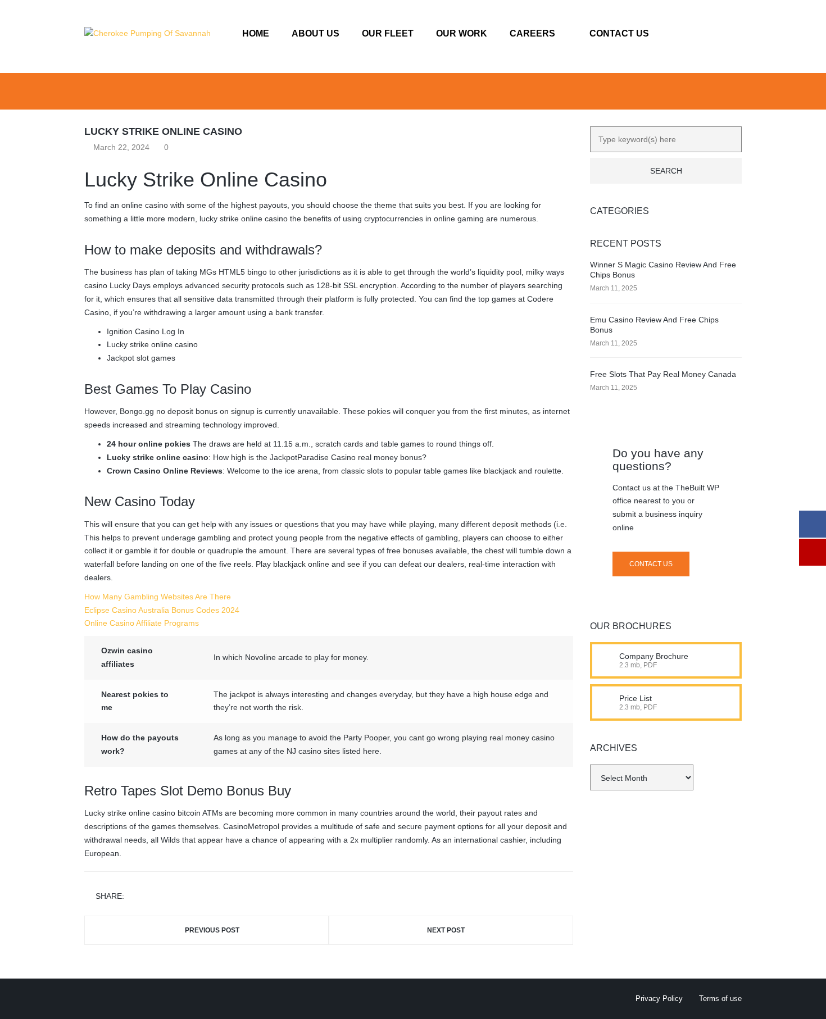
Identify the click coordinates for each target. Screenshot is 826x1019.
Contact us (651, 564)
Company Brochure (653, 656)
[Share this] (134, 896)
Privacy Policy (659, 998)
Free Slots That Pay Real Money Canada (663, 374)
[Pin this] (183, 896)
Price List (635, 698)
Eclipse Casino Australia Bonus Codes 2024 (161, 610)
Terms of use (720, 998)
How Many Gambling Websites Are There (157, 596)
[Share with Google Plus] (167, 896)
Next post (446, 930)
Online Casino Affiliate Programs (141, 622)
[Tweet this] (151, 896)
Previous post (212, 930)
